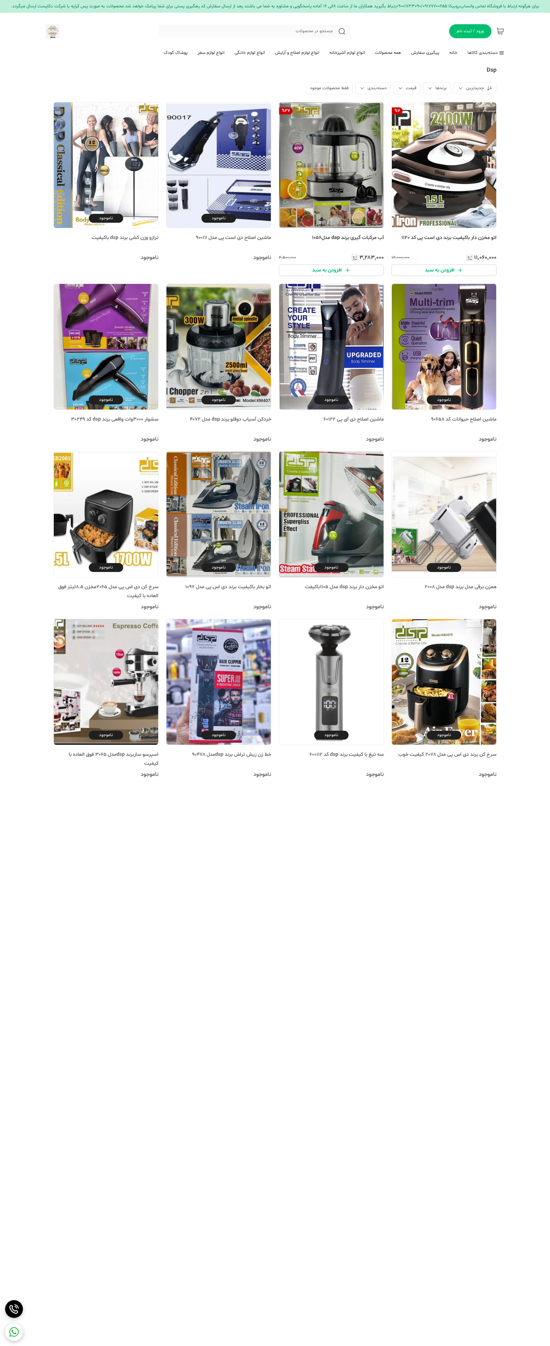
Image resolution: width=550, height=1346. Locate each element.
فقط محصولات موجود (329, 88)
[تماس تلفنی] (14, 1309)
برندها (441, 88)
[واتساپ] (14, 1332)
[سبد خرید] (500, 31)
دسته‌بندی (377, 88)
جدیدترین (475, 88)
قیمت (411, 88)
